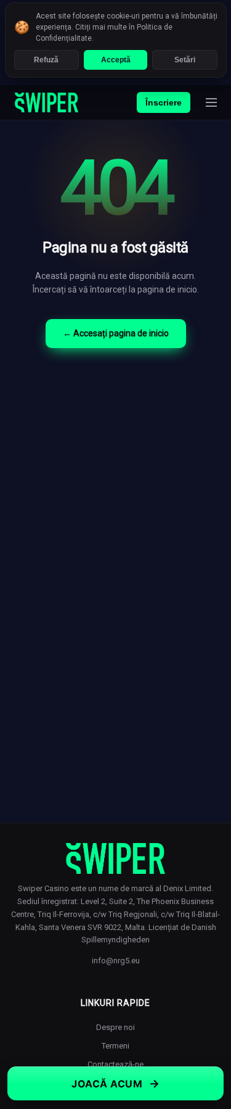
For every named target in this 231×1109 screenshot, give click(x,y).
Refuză (46, 60)
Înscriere (163, 102)
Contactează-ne (115, 1064)
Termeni (115, 1045)
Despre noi (115, 1027)
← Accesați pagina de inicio (116, 333)
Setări (184, 60)
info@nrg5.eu (116, 960)
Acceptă (116, 60)
